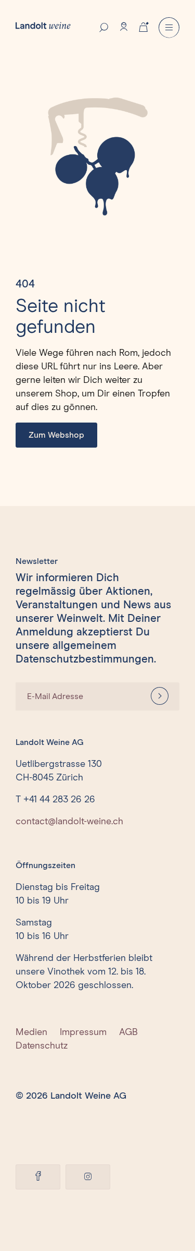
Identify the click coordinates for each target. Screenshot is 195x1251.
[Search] (104, 26)
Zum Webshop (56, 435)
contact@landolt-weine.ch (69, 821)
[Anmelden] (159, 696)
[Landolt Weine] (43, 25)
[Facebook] (38, 1176)
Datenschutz (42, 1046)
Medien (31, 1032)
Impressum (83, 1032)
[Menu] (169, 27)
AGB (128, 1032)
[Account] (124, 26)
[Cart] (143, 26)
